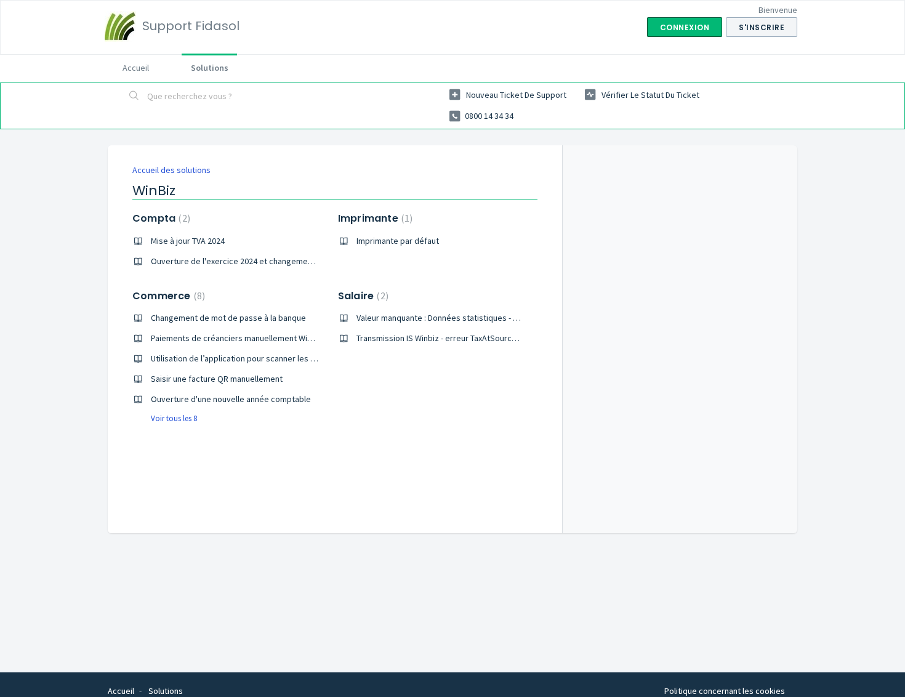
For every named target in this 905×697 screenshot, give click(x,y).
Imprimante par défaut (397, 240)
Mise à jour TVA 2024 (188, 240)
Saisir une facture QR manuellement (217, 378)
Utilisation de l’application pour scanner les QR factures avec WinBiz (275, 358)
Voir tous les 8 (174, 418)
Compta (159, 218)
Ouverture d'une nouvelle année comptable (231, 399)
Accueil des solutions (171, 169)
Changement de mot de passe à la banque (228, 317)
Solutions (209, 67)
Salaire (361, 296)
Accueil (136, 67)
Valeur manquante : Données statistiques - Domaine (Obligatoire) (474, 317)
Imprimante (374, 218)
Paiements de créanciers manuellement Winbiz (237, 338)
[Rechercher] (134, 96)
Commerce (167, 296)
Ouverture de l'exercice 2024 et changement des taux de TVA (263, 261)
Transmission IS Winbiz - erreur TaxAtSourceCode (446, 338)
